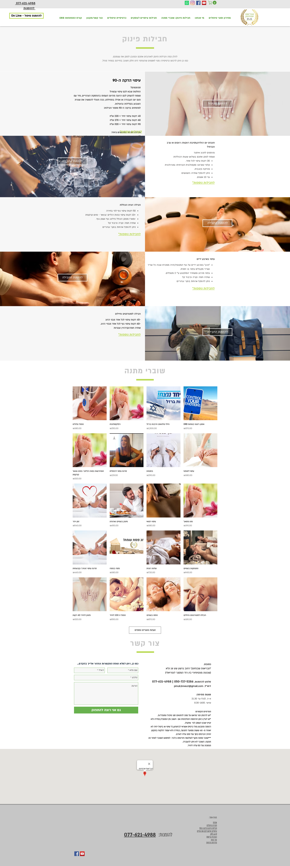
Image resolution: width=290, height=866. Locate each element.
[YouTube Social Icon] (204, 3)
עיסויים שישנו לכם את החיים (207, 831)
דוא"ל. (207, 686)
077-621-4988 (161, 682)
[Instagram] (192, 3)
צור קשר (214, 839)
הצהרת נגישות (211, 836)
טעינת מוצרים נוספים (145, 630)
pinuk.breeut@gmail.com (188, 686)
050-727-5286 (183, 682)
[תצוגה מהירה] (201, 403)
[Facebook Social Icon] (198, 3)
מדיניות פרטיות (211, 842)
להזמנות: (164, 835)
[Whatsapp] (187, 3)
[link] (212, 3)
